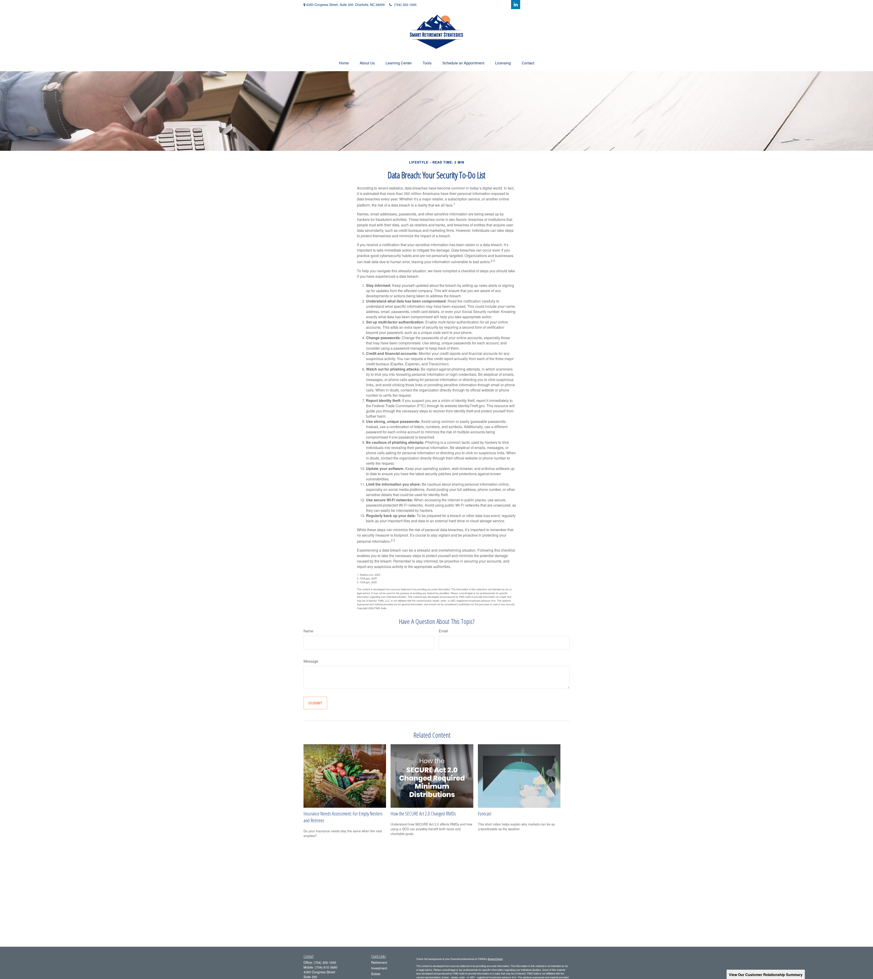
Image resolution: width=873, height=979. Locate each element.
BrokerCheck (495, 959)
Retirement (379, 962)
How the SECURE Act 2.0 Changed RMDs (423, 813)
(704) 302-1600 (405, 4)
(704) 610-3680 (326, 967)
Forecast (484, 813)
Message (311, 661)
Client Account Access (549, 4)
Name (308, 630)
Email (443, 630)
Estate (375, 973)
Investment (379, 968)
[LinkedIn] (515, 4)
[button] (344, 63)
